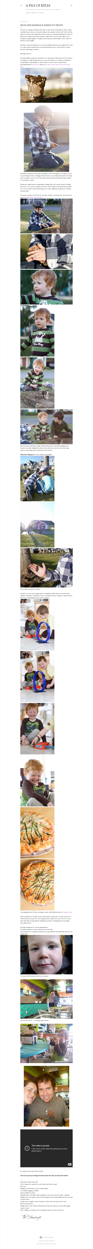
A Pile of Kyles (38, 5)
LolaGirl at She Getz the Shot (33, 197)
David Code (35, 64)
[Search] (71, 5)
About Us (34, 13)
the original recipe (66, 912)
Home (28, 13)
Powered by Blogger (48, 1237)
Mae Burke (51, 1240)
